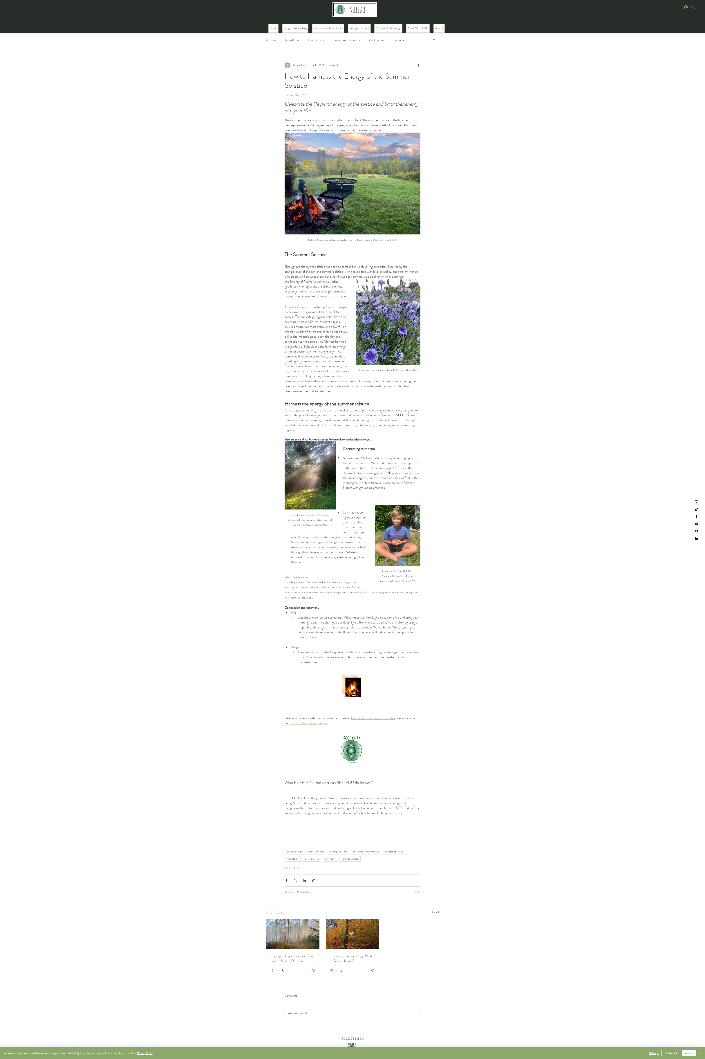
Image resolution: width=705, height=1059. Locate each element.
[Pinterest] (696, 531)
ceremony (330, 859)
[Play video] (352, 688)
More (397, 40)
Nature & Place (292, 40)
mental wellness (316, 851)
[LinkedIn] (696, 538)
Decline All (671, 1053)
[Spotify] (696, 524)
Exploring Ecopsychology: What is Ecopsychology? (351, 958)
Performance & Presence (347, 40)
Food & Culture (317, 40)
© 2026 (346, 1038)
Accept (689, 1053)
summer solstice (350, 859)
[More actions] (418, 65)
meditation (292, 859)
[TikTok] (696, 509)
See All (435, 912)
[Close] (700, 1053)
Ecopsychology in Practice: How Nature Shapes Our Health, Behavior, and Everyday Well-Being (292, 958)
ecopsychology (294, 851)
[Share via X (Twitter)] (295, 880)
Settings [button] (654, 1053)
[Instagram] (696, 502)
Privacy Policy (145, 1053)
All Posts (271, 40)
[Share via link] (313, 880)
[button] (434, 40)
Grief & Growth (378, 40)
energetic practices (394, 851)
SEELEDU (357, 1038)
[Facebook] (696, 516)
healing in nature (338, 851)
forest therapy (311, 859)
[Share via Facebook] (286, 880)
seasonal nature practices (366, 851)
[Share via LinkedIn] (304, 880)
